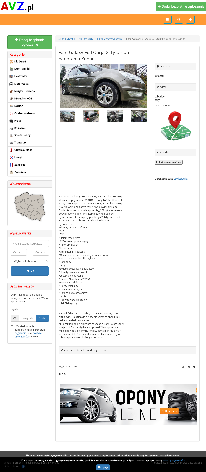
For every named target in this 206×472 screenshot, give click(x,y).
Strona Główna (66, 38)
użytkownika (181, 178)
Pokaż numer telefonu (168, 162)
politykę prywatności (174, 460)
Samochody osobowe (109, 38)
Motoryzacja (86, 38)
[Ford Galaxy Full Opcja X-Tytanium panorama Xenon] (103, 86)
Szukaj (29, 271)
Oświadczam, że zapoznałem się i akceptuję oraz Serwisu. (30, 331)
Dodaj (42, 318)
